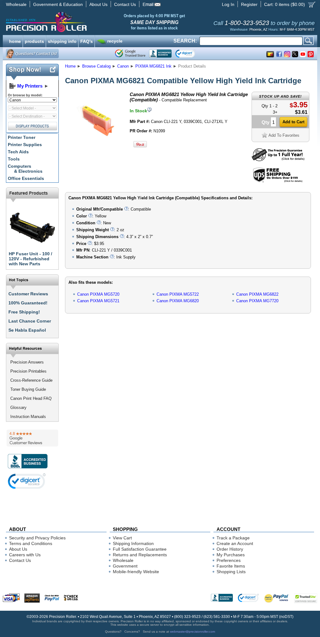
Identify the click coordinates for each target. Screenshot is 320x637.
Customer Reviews (28, 293)
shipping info (62, 41)
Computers (25, 169)
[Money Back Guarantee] (278, 159)
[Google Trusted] (130, 53)
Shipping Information (133, 543)
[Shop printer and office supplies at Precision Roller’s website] (79, 22)
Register (249, 4)
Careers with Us (25, 554)
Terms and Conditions (30, 543)
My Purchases (231, 554)
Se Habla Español (27, 330)
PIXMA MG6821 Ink (153, 66)
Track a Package (233, 537)
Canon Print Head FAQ (31, 398)
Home (70, 66)
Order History (230, 549)
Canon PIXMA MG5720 (98, 294)
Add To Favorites (283, 135)
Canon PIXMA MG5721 (98, 300)
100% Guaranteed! (28, 302)
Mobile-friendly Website (136, 571)
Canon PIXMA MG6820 (178, 300)
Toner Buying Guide (28, 389)
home (15, 41)
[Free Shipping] (278, 181)
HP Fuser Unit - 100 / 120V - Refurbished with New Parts (30, 258)
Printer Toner (21, 137)
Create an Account (235, 543)
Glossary (18, 407)
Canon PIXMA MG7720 (257, 300)
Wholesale (16, 4)
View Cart (122, 537)
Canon (123, 66)
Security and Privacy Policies (37, 537)
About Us (98, 4)
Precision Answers (27, 362)
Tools (14, 158)
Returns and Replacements (140, 554)
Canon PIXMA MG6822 (257, 294)
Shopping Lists (231, 571)
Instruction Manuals (28, 416)
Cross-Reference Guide (31, 380)
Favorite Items (231, 565)
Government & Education (58, 4)
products (34, 41)
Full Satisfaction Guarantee (140, 549)
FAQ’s (86, 41)
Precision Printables (28, 371)
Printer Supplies (25, 144)
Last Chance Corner (29, 321)
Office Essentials (26, 178)
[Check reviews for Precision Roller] (32, 438)
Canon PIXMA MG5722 (178, 294)
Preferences (229, 560)
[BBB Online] (160, 53)
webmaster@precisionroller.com (192, 631)
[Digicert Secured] (27, 481)
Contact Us (125, 4)
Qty (265, 122)
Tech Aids (18, 151)
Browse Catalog (96, 66)
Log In (228, 4)
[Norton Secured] (190, 53)
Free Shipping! (24, 311)
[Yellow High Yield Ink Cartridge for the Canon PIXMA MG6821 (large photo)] (95, 147)
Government (125, 565)
